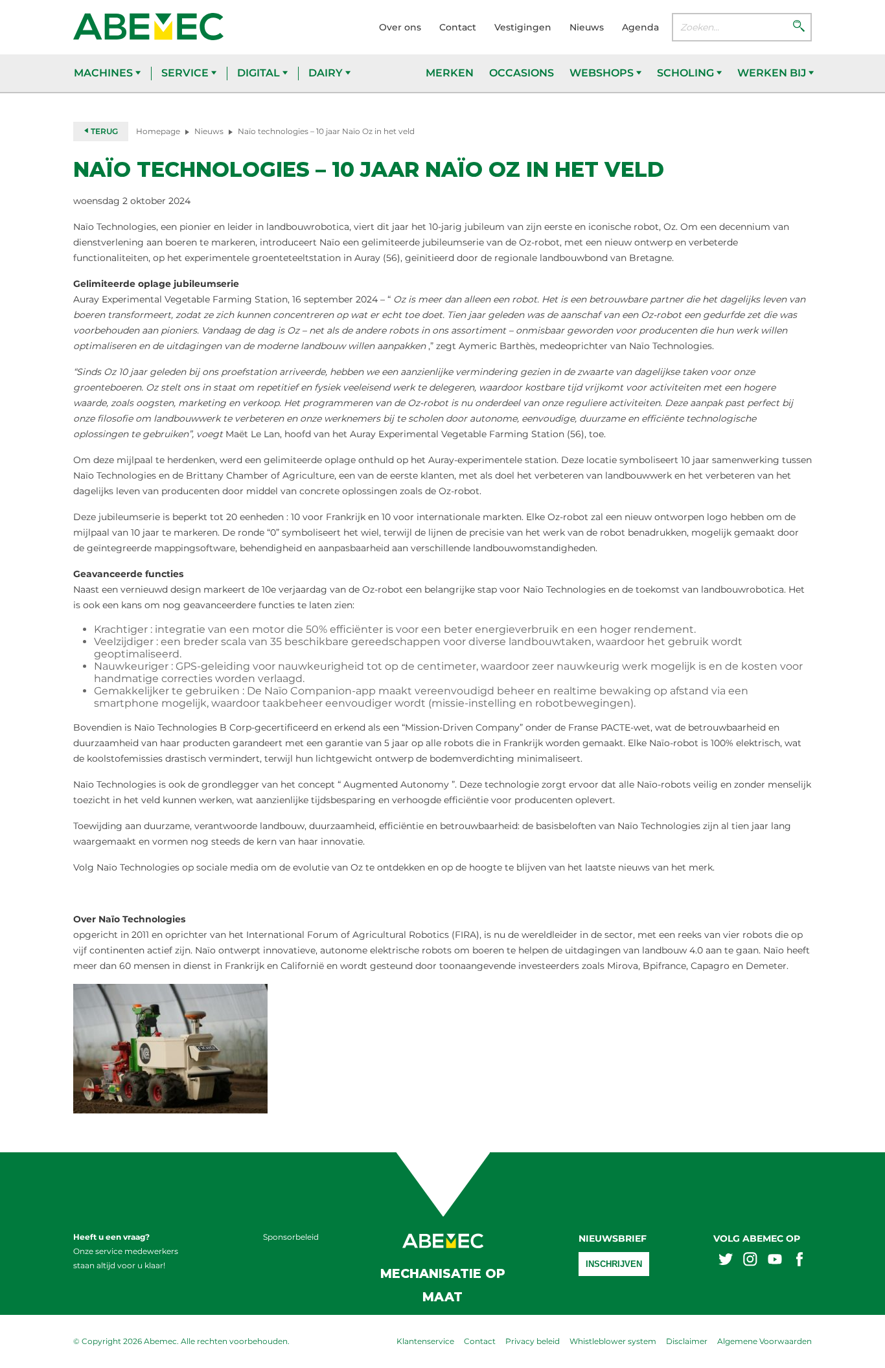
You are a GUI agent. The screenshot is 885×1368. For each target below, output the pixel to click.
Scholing (687, 73)
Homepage (158, 131)
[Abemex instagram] (750, 1261)
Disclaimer (686, 1341)
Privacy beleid (532, 1341)
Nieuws (586, 27)
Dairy (326, 73)
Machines (104, 73)
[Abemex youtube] (775, 1261)
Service (186, 73)
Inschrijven (614, 1264)
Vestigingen (522, 27)
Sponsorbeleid (291, 1237)
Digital (259, 73)
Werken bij (773, 73)
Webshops (602, 73)
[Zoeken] (799, 27)
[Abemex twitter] (725, 1261)
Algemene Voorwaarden (764, 1341)
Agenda (640, 27)
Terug (103, 131)
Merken (450, 73)
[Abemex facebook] (799, 1261)
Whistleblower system (612, 1341)
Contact (457, 27)
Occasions (521, 73)
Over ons (400, 27)
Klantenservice (425, 1341)
